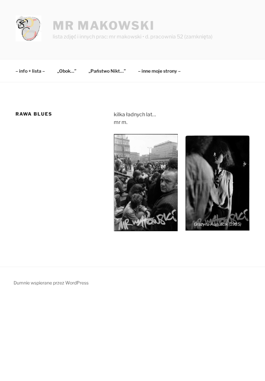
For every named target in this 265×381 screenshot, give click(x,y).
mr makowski (104, 25)
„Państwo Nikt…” (107, 71)
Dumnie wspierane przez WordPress (51, 282)
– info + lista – (30, 71)
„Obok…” (66, 71)
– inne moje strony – (159, 71)
